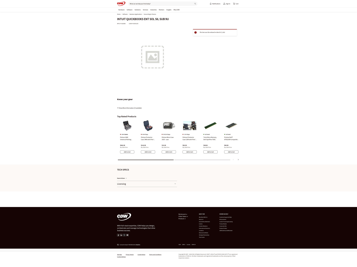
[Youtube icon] (127, 235)
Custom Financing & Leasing (226, 221)
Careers (200, 224)
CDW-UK (194, 244)
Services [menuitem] (145, 10)
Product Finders (223, 228)
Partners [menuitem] (161, 10)
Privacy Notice (130, 254)
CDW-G (183, 244)
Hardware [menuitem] (121, 10)
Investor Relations (203, 226)
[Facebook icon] (118, 235)
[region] (178, 140)
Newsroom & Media (203, 232)
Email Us (138, 244)
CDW (179, 244)
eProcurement (222, 219)
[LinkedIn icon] (121, 235)
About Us (201, 219)
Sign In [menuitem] (228, 4)
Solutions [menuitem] (138, 10)
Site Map (119, 254)
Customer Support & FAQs (225, 217)
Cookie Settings (121, 257)
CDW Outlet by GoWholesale (225, 230)
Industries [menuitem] (153, 10)
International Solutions (204, 228)
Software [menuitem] (129, 10)
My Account (182, 214)
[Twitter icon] (124, 235)
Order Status (182, 216)
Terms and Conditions (155, 254)
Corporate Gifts (223, 226)
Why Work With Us (203, 217)
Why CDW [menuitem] (177, 10)
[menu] (215, 3)
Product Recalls (223, 224)
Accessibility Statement (204, 221)
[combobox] (160, 3)
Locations (201, 230)
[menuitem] (211, 4)
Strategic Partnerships (204, 235)
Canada (188, 244)
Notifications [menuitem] (216, 4)
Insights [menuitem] (168, 10)
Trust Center (202, 237)
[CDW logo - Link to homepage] (121, 3)
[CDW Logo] (121, 3)
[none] (121, 10)
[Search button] (195, 3)
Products (181, 219)
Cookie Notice (141, 254)
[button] (235, 3)
